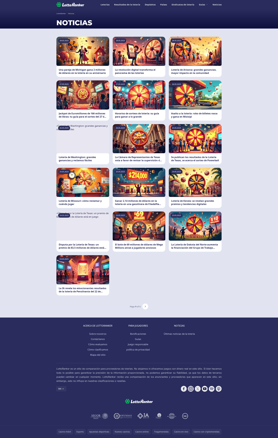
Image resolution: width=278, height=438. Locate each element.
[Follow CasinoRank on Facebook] (184, 389)
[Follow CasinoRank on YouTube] (205, 389)
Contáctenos (98, 339)
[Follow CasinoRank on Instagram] (191, 389)
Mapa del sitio (98, 354)
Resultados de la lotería (127, 4)
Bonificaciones (138, 333)
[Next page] (145, 306)
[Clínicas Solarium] (158, 416)
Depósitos (150, 4)
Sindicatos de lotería (183, 4)
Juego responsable (138, 344)
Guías (202, 4)
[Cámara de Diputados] (123, 416)
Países (163, 4)
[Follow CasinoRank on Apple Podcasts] (219, 389)
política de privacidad (138, 349)
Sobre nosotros (97, 333)
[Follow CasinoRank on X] (198, 389)
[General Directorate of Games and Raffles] (99, 416)
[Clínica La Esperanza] (171, 416)
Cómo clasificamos (98, 349)
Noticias (217, 4)
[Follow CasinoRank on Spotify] (212, 389)
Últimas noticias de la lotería (179, 333)
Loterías (105, 4)
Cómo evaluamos (97, 344)
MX (59, 388)
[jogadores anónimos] (144, 416)
